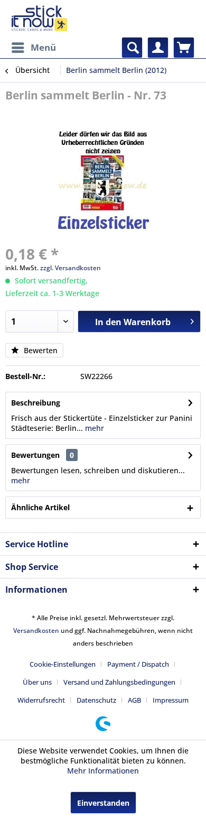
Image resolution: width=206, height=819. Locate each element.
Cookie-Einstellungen (63, 664)
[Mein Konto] (157, 47)
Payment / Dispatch (138, 664)
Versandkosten (36, 630)
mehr (93, 428)
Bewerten (40, 350)
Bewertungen (35, 455)
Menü (43, 47)
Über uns (37, 682)
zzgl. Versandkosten (70, 267)
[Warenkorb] (183, 47)
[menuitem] (33, 47)
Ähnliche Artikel (40, 507)
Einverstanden (103, 803)
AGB (134, 700)
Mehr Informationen (103, 771)
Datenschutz (96, 700)
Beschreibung (35, 403)
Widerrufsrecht (41, 700)
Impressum (171, 700)
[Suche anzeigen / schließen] (132, 47)
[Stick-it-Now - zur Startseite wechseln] (39, 18)
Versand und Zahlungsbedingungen (119, 682)
